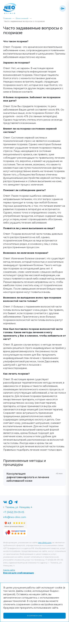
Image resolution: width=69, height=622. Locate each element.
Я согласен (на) (34, 616)
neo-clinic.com (45, 542)
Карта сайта (9, 570)
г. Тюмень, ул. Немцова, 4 (17, 507)
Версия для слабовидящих (18, 573)
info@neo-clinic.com (14, 517)
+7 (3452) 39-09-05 (13, 512)
